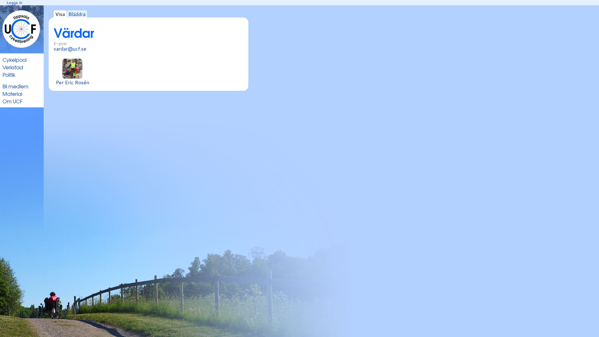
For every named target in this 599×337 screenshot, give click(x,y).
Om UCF (12, 101)
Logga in (14, 2)
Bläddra (76, 14)
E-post (60, 43)
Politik (8, 74)
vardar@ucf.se (70, 48)
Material (12, 93)
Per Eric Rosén (72, 82)
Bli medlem (15, 86)
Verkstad (12, 67)
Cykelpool (14, 59)
